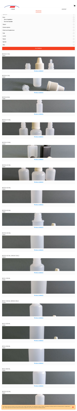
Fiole (4, 33)
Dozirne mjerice (6, 27)
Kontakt (64, 9)
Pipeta (4, 39)
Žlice (4, 44)
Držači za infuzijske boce (8, 30)
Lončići (4, 36)
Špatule (4, 41)
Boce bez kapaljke (8, 21)
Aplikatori (5, 14)
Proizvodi (38, 9)
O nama (13, 9)
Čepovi (4, 24)
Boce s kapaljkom (8, 19)
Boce (4, 17)
